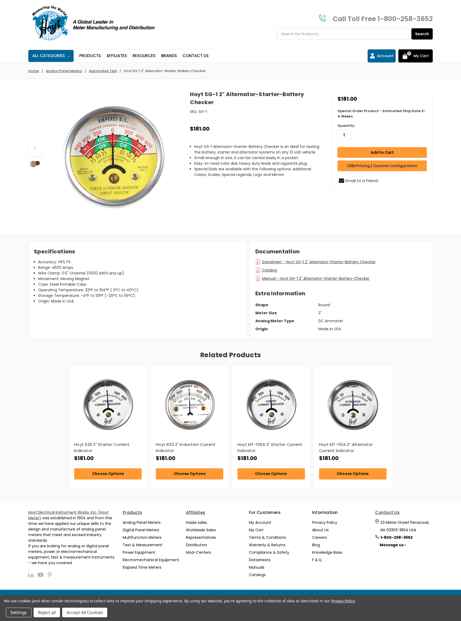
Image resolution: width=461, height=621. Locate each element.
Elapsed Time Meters (142, 567)
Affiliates (116, 55)
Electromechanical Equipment (151, 560)
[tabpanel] (107, 426)
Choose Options (108, 473)
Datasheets (260, 560)
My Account (260, 522)
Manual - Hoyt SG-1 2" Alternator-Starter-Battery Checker (315, 278)
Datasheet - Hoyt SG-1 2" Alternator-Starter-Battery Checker (319, 262)
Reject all (47, 612)
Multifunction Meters (142, 537)
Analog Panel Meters (142, 522)
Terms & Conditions (267, 537)
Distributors (196, 545)
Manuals (256, 567)
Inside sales (196, 522)
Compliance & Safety (269, 552)
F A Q (317, 560)
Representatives (201, 537)
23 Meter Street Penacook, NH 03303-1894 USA (405, 526)
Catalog (269, 270)
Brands (169, 55)
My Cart (256, 530)
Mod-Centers (198, 552)
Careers (319, 537)
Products (90, 55)
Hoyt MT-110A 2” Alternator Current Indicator (346, 447)
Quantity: (346, 125)
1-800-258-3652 (405, 18)
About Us (320, 530)
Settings (18, 612)
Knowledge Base (327, 552)
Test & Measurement (142, 545)
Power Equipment (139, 552)
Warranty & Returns (267, 545)
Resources (144, 55)
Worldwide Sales (201, 530)
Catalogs (257, 574)
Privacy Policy (324, 522)
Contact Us (195, 55)
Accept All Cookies (84, 612)
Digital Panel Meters (141, 530)
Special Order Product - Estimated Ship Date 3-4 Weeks (381, 113)
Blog (316, 545)
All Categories (48, 55)
